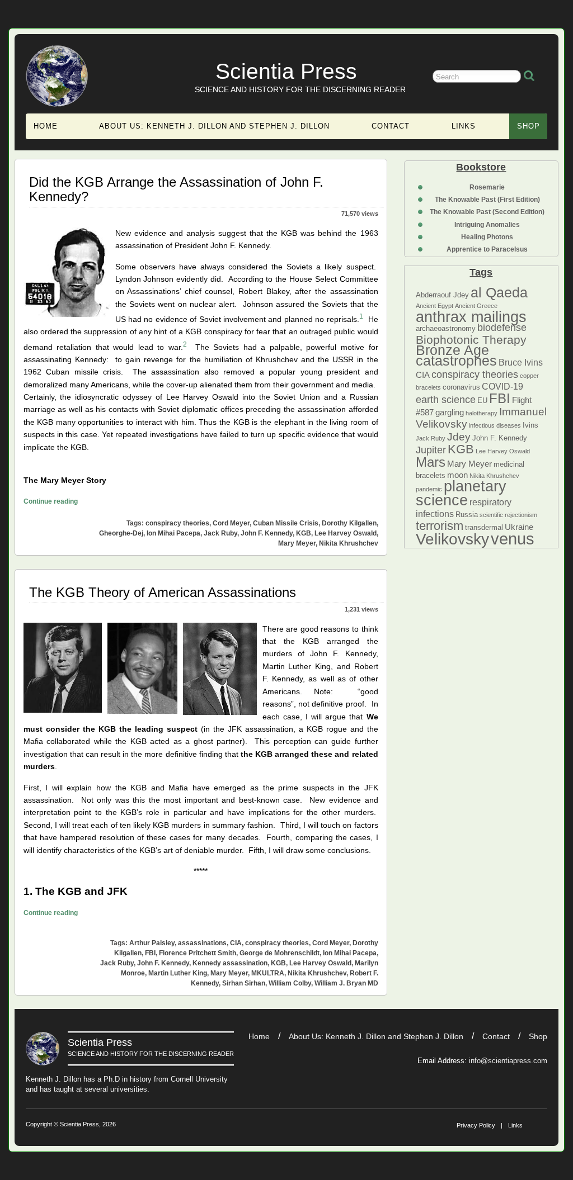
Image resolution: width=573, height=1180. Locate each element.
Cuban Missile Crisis (285, 523)
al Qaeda (499, 292)
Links (464, 126)
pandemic (429, 489)
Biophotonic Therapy (471, 339)
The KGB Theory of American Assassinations (162, 592)
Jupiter (431, 450)
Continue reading (51, 501)
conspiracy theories (474, 374)
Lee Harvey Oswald (503, 451)
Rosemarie (487, 187)
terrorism (439, 526)
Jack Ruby (430, 438)
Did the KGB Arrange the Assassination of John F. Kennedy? (176, 189)
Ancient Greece (476, 305)
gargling (449, 412)
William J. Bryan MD (346, 983)
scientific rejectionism (508, 514)
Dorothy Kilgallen (349, 523)
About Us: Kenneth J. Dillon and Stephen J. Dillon (214, 126)
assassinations (202, 943)
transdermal (484, 527)
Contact (391, 126)
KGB (461, 449)
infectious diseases (495, 425)
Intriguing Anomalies (487, 225)
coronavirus (461, 387)
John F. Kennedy (499, 438)
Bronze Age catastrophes (456, 355)
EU (482, 400)
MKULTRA (267, 973)
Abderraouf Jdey (442, 295)
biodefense (502, 327)
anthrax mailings (471, 317)
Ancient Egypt (434, 305)
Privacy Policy (476, 1125)
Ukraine (519, 527)
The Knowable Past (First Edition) (487, 199)
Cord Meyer (231, 523)
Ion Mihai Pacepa (173, 533)
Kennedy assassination (229, 963)
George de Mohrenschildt (279, 953)
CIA (423, 375)
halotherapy (481, 413)
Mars (430, 462)
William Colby (290, 983)
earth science (446, 399)
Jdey (459, 437)
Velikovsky (452, 539)
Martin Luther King (177, 973)
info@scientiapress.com (508, 1060)
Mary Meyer (469, 463)
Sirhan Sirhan (243, 983)
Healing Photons (487, 237)
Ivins (530, 425)
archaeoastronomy (446, 328)
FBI (499, 398)
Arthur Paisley (152, 943)
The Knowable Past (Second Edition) (487, 212)
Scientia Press (286, 71)
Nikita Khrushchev (494, 475)
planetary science (461, 493)
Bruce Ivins (521, 362)
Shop (528, 126)
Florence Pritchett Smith (197, 953)
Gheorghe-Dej (121, 533)
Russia (466, 514)
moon (457, 475)
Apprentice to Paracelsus (487, 249)
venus (512, 538)
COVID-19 (502, 386)
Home (46, 126)
